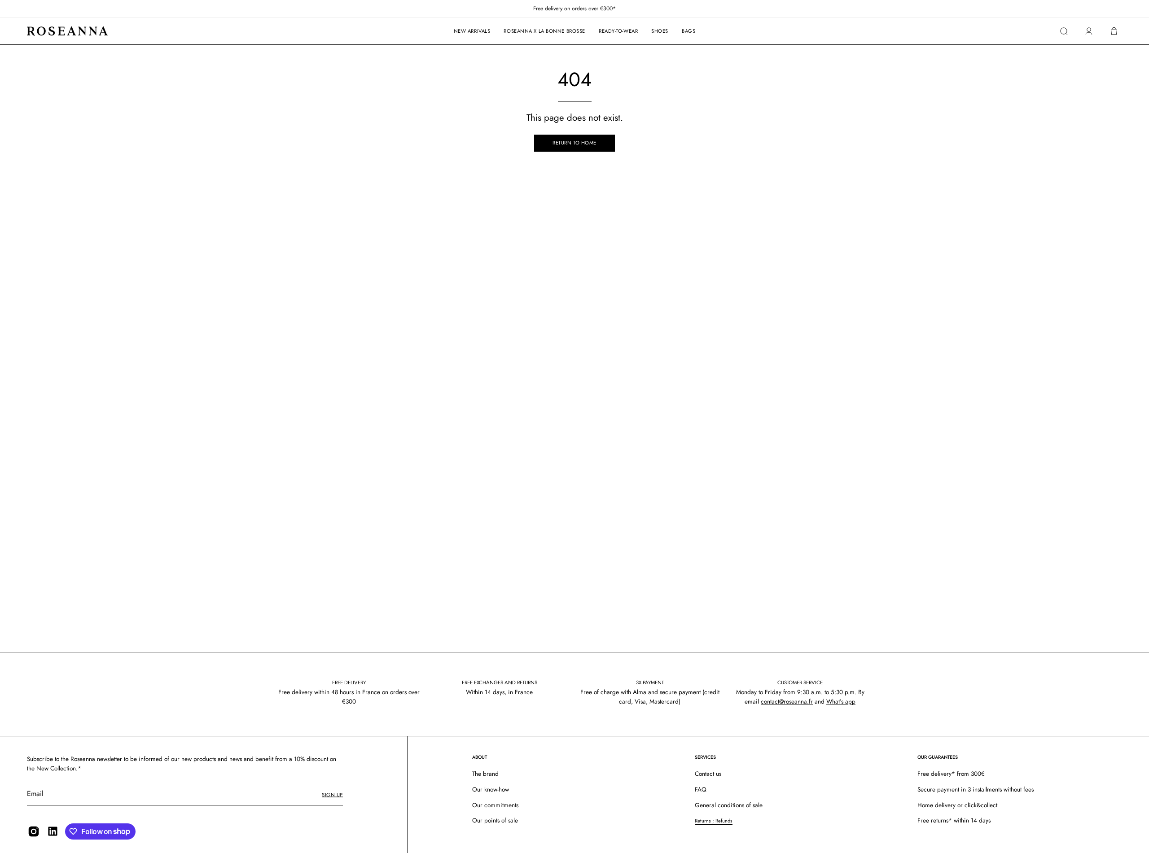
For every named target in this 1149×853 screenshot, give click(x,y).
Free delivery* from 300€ (951, 773)
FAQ (700, 789)
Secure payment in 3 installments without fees (975, 789)
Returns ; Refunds (713, 821)
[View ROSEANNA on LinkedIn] (53, 831)
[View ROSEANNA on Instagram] (33, 831)
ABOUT (479, 757)
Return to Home (574, 142)
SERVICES (705, 757)
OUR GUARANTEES (937, 757)
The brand (485, 773)
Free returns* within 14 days (954, 820)
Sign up (332, 794)
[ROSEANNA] (67, 31)
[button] (1064, 31)
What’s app (840, 701)
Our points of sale (495, 820)
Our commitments (495, 805)
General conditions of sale (729, 805)
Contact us (708, 773)
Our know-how (490, 789)
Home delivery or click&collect (957, 805)
